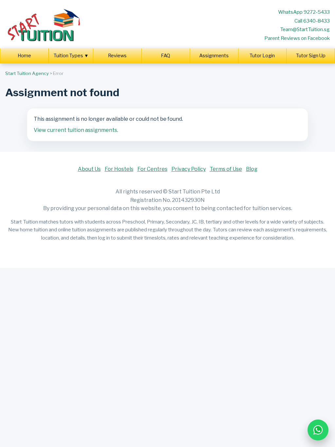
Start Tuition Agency (27, 73)
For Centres (152, 169)
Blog (251, 169)
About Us (89, 169)
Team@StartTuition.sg (305, 29)
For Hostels (119, 169)
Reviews (117, 56)
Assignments (214, 56)
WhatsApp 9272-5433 (304, 12)
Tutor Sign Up (311, 56)
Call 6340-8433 (312, 21)
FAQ (165, 56)
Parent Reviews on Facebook (297, 38)
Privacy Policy (188, 169)
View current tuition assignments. (76, 130)
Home (24, 56)
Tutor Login (262, 56)
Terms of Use (226, 169)
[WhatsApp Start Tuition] (318, 430)
